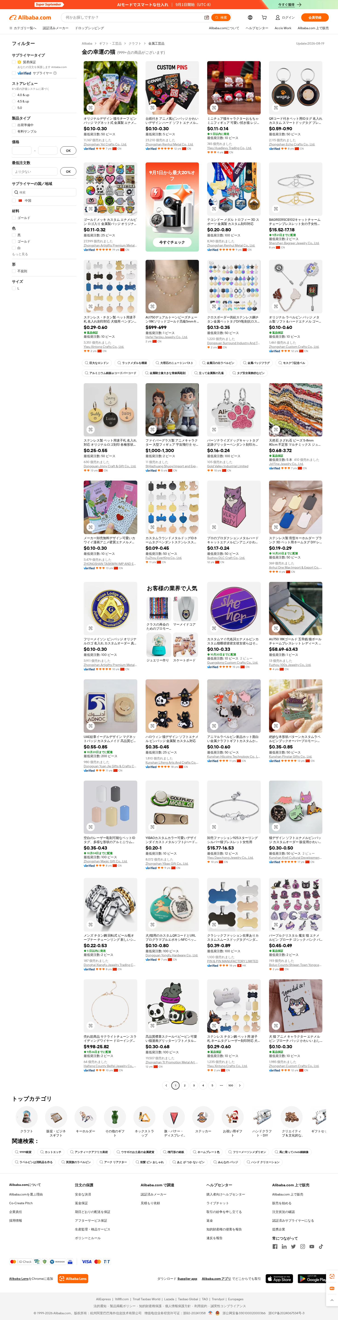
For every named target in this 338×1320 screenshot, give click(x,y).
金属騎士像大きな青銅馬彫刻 (168, 373)
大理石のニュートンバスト (176, 363)
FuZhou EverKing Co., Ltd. (164, 558)
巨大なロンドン (99, 363)
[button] (206, 17)
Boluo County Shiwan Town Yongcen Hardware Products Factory (296, 965)
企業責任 (15, 1212)
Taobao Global (188, 1299)
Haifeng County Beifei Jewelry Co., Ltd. (110, 1066)
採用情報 (15, 1220)
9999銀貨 (26, 1152)
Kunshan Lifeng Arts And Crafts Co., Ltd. (172, 762)
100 (230, 1085)
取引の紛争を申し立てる (224, 1212)
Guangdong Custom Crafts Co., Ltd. (232, 662)
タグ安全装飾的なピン (251, 373)
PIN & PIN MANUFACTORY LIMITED (232, 961)
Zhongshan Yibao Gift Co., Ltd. (167, 863)
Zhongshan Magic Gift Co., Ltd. (105, 861)
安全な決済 (83, 1194)
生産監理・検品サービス (92, 1229)
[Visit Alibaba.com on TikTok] (321, 1246)
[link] (332, 1276)
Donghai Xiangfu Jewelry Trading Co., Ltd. (110, 965)
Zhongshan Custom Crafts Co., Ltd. (294, 346)
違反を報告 (214, 1238)
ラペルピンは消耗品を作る (36, 1162)
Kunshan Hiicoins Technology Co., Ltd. (234, 756)
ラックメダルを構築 (134, 363)
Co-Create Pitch (21, 1203)
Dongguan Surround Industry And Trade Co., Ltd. (234, 343)
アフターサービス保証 (91, 1220)
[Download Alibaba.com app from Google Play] (313, 1278)
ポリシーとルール (88, 1238)
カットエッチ (53, 1152)
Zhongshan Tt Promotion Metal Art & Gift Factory (172, 1062)
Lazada (169, 1299)
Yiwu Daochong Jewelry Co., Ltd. (230, 857)
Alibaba (87, 43)
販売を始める (282, 1203)
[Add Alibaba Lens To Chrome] (73, 1278)
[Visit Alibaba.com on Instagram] (302, 1246)
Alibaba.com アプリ (216, 1278)
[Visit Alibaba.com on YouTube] (312, 1246)
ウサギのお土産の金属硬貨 (137, 1152)
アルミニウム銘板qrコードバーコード (112, 373)
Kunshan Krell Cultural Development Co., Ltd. (296, 857)
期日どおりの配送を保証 (92, 1212)
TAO (205, 1299)
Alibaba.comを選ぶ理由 (26, 1194)
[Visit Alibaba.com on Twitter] (293, 1246)
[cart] (265, 18)
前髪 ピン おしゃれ (152, 1162)
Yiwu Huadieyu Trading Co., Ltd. (229, 148)
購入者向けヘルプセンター (225, 1194)
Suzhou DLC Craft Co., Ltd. (226, 558)
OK (68, 151)
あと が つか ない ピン (191, 1162)
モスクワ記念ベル (294, 363)
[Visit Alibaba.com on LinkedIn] (284, 1246)
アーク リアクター (115, 1162)
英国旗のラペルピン (78, 1162)
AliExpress (103, 1299)
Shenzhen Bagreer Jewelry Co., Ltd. (294, 243)
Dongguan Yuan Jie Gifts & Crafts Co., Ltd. (110, 766)
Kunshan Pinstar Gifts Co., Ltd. (290, 756)
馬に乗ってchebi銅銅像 (294, 1152)
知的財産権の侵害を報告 (224, 1229)
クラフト (135, 43)
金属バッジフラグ (259, 363)
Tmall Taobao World (146, 1299)
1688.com (122, 1299)
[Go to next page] (240, 1085)
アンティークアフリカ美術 (91, 1152)
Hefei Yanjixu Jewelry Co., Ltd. (167, 337)
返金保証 (81, 1203)
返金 (209, 1220)
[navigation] (44, 565)
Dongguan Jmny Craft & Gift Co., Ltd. (110, 466)
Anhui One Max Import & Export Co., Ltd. (296, 567)
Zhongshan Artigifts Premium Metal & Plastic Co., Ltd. (110, 245)
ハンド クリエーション (265, 1162)
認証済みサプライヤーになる (293, 1220)
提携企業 (278, 1229)
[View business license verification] (210, 1313)
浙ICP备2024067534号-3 (286, 1313)
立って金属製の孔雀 (211, 373)
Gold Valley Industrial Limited (227, 466)
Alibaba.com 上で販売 (287, 1194)
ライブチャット (217, 1203)
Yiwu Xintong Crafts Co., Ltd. (104, 346)
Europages (235, 1299)
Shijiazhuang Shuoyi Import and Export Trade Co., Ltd (172, 466)
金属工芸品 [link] (156, 43)
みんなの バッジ (228, 1162)
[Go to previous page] (166, 1085)
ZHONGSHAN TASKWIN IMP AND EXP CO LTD (110, 564)
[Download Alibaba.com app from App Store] (279, 1278)
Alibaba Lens (19, 1278)
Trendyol (218, 1299)
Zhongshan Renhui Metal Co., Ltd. (169, 144)
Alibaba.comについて (25, 1185)
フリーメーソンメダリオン (249, 1152)
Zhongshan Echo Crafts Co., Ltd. (292, 144)
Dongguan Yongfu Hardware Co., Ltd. (172, 955)
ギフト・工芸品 (110, 43)
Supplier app (187, 1278)
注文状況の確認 (283, 1212)
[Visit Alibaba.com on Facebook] (275, 1246)
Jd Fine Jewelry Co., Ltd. (286, 464)
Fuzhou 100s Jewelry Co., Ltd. (290, 665)
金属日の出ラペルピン (220, 363)
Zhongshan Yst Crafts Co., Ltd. (105, 144)
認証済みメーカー (153, 1194)
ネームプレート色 (209, 1152)
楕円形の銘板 (176, 1152)
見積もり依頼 (150, 1203)
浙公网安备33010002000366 (244, 1313)
